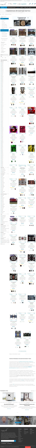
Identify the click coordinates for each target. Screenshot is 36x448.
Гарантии (22, 7)
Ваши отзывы (2, 45)
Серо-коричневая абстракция (13, 77)
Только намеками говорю (13, 282)
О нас (25, 0)
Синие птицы (22, 314)
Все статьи (32, 390)
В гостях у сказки (31, 199)
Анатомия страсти (31, 275)
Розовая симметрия (13, 236)
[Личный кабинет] (35, 0)
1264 (13, 96)
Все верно (31, 314)
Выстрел (22, 109)
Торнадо (22, 187)
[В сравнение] (16, 31)
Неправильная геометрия (31, 303)
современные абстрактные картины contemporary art (26, 361)
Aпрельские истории (13, 224)
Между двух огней (31, 89)
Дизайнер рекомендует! (9, 404)
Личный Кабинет (32, 430)
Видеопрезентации (3, 48)
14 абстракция (22, 243)
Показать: (29, 27)
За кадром (19, 439)
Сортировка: (10, 27)
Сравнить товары (32, 432)
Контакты (30, 7)
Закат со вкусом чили (13, 206)
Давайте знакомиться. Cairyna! (11, 7)
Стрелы (22, 275)
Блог (27, 7)
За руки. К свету (13, 263)
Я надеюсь (27, 339)
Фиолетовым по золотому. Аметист (22, 168)
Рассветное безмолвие (31, 76)
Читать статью (9, 408)
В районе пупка (31, 187)
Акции (25, 7)
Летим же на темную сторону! (22, 258)
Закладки (31, 431)
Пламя (13, 109)
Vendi (22, 96)
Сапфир (22, 147)
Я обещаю (18, 339)
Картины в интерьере (3, 44)
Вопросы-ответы (26, 431)
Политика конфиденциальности (15, 446)
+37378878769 (15, 3)
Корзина (31, 433)
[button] (34, 4)
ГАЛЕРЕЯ (18, 7)
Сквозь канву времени (13, 321)
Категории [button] (2, 7)
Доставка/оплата (26, 432)
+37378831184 (9, 443)
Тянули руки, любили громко (31, 263)
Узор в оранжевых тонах (13, 181)
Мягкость (22, 199)
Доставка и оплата (28, 0)
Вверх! (22, 76)
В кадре (31, 243)
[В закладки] (16, 29)
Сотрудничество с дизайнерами (3, 51)
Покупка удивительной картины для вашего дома (26, 405)
